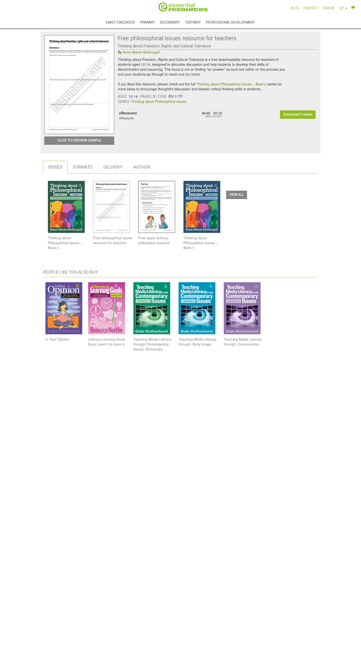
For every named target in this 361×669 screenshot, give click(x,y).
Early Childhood (120, 22)
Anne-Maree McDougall (141, 52)
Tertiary (193, 22)
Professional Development (230, 22)
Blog (295, 8)
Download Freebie (297, 114)
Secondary (170, 22)
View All (236, 195)
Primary (147, 22)
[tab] (55, 167)
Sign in (328, 8)
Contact (311, 8)
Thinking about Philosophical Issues (158, 101)
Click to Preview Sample (79, 140)
